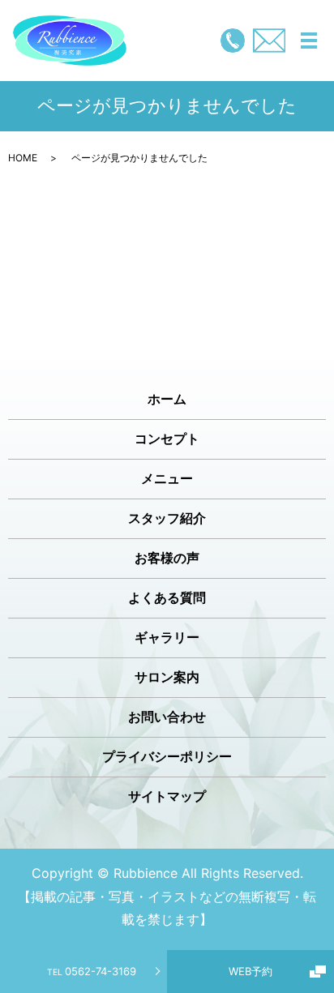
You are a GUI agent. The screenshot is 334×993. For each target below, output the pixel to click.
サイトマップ (167, 796)
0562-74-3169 (91, 971)
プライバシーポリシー (167, 756)
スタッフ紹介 (167, 518)
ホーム (167, 399)
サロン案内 (167, 677)
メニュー (167, 478)
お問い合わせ (167, 716)
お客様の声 (167, 558)
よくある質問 (167, 597)
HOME (22, 158)
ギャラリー (167, 637)
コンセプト (167, 438)
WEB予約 (250, 971)
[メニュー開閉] (309, 40)
